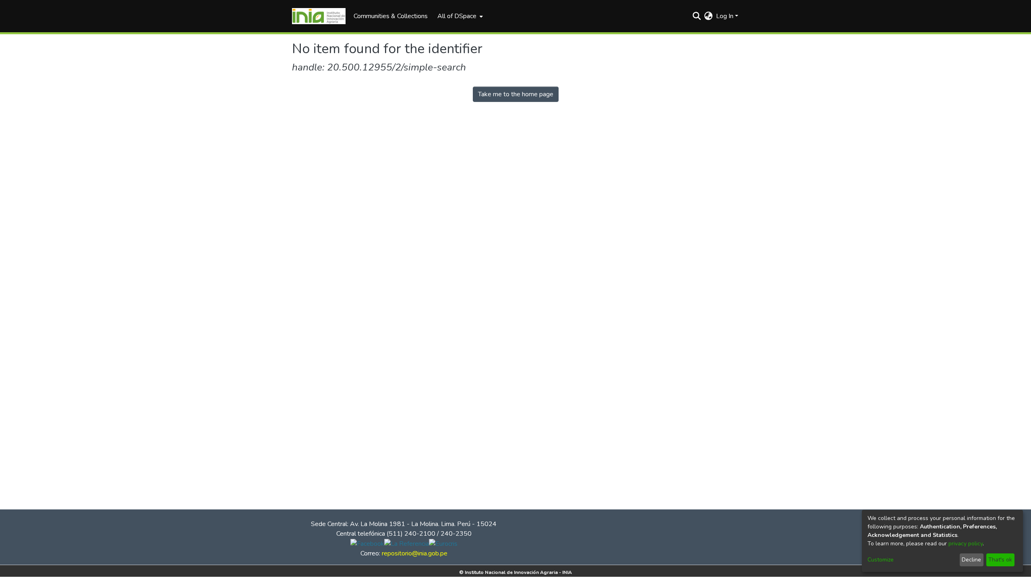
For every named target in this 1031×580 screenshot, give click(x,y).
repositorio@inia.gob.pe (414, 553)
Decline (971, 559)
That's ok (1000, 559)
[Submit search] (697, 16)
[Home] (319, 16)
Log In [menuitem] (724, 16)
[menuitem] (459, 16)
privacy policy (965, 543)
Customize (880, 559)
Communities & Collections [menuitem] (391, 16)
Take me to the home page (515, 94)
